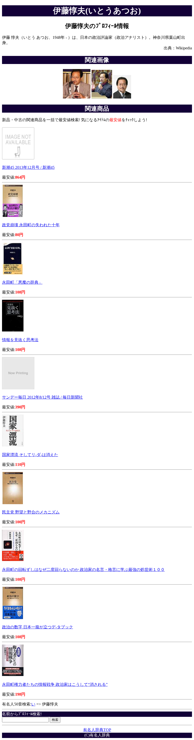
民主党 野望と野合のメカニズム (31, 512)
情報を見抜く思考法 (20, 340)
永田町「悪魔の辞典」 (22, 282)
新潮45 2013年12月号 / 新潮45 (28, 167)
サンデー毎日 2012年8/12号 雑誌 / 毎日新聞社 (42, 397)
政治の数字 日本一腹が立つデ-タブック (37, 627)
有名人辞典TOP (97, 730)
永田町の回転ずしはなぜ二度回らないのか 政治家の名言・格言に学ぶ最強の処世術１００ (83, 569)
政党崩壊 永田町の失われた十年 (31, 225)
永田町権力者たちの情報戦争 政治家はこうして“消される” (55, 684)
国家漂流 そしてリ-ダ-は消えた (30, 455)
